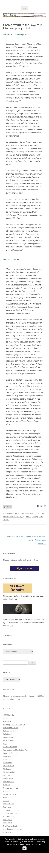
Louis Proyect (8, 766)
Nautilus (6, 785)
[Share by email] (45, 506)
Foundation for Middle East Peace (16, 750)
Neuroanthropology (11, 788)
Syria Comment (9, 816)
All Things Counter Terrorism (14, 724)
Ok (24, 848)
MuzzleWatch (8, 781)
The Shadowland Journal (12, 829)
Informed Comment (11, 753)
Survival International (11, 813)
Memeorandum (9, 772)
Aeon (5, 718)
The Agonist (7, 819)
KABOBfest (7, 756)
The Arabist (7, 823)
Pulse (5, 797)
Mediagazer (7, 769)
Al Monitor (7, 721)
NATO (32, 513)
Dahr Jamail (7, 734)
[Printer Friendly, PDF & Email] (7, 506)
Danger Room (8, 737)
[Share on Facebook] (38, 506)
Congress (26, 513)
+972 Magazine (9, 715)
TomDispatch (8, 832)
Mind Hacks (7, 775)
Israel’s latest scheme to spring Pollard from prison (35, 540)
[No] (45, 844)
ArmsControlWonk (10, 728)
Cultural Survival (9, 731)
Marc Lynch (8, 259)
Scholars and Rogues (11, 810)
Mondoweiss (8, 778)
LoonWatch (7, 762)
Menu (25, 8)
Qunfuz (6, 800)
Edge (5, 743)
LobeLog (6, 759)
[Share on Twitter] (41, 506)
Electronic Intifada (10, 747)
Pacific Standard (9, 794)
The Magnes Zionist (10, 826)
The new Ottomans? (13, 536)
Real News (7, 807)
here (11, 626)
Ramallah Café (8, 804)
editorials (40, 619)
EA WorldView (8, 740)
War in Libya (18, 516)
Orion (5, 791)
